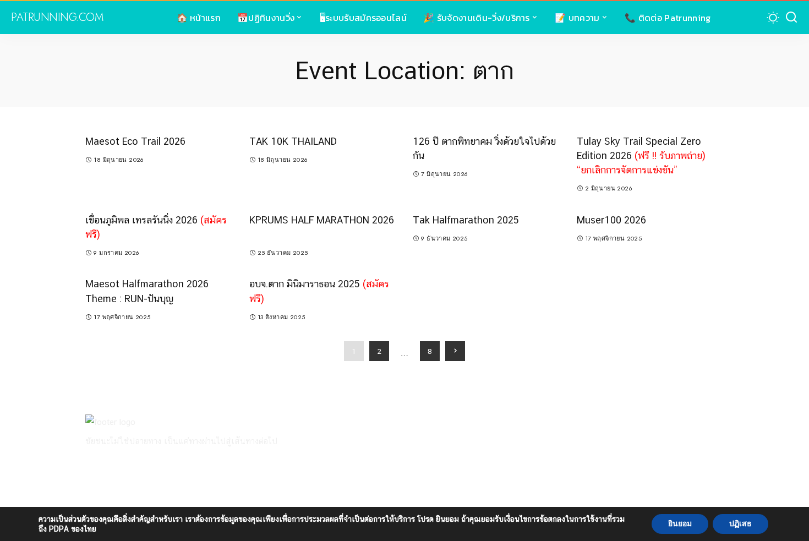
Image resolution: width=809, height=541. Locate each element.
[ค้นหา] (791, 17)
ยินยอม (680, 523)
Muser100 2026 (611, 220)
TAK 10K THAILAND (293, 141)
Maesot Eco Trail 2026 (135, 141)
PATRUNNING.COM (57, 18)
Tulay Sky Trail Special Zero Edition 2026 (641, 155)
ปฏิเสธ (740, 523)
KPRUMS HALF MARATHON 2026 (321, 220)
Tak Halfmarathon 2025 (466, 220)
